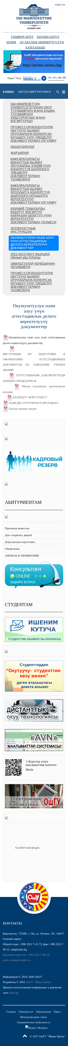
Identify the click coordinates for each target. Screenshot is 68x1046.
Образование (43, 1011)
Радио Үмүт (15, 78)
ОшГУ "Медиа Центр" (39, 982)
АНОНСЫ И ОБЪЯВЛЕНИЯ (22, 555)
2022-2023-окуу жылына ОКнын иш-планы (30, 256)
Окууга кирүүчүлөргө (34, 91)
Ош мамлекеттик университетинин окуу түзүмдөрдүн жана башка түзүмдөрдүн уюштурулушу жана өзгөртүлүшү (33, 112)
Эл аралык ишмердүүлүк (41, 42)
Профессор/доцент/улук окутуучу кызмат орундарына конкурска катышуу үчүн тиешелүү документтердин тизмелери (32, 282)
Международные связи (33, 1017)
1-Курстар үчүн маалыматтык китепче (41, 763)
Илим (11, 42)
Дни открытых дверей (18, 535)
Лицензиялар (23, 146)
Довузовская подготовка (20, 542)
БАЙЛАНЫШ (35, 47)
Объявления (12, 548)
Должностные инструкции (23, 230)
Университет (22, 37)
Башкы (8, 91)
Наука (57, 1011)
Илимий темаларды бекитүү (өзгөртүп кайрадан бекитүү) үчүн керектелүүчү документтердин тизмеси (33, 215)
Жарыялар (20, 153)
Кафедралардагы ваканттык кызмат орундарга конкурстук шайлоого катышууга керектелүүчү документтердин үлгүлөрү (34, 194)
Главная (10, 1011)
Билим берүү (48, 37)
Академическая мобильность (33, 1022)
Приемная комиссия (17, 528)
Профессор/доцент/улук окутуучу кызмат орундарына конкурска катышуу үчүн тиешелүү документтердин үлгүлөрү (34, 134)
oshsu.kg (14, 992)
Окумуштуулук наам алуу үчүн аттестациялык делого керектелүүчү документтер (32, 243)
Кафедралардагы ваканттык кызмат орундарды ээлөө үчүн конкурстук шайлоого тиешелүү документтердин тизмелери (31, 169)
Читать (29, 769)
